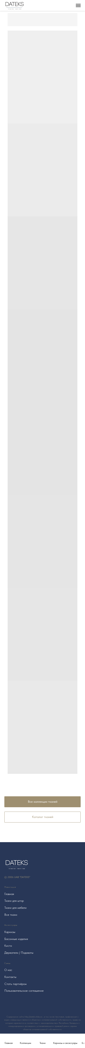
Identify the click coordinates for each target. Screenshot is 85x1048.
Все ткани (10, 914)
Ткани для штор (14, 900)
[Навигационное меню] (78, 5)
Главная (9, 894)
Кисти (8, 945)
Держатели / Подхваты (18, 952)
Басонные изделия (16, 939)
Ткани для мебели (15, 907)
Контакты (10, 977)
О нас (8, 970)
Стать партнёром (15, 984)
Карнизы (9, 932)
